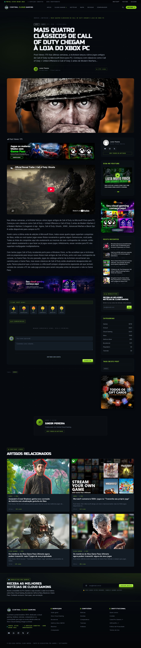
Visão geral (54, 612)
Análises (83, 626)
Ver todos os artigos (117, 153)
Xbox (104, 335)
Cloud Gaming (60, 7)
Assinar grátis (126, 585)
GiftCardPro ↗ (114, 623)
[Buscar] (123, 7)
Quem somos (114, 612)
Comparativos (84, 619)
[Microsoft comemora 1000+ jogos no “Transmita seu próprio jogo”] (103, 485)
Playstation (106, 347)
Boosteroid (106, 343)
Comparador (102, 7)
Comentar (87, 360)
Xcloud (105, 328)
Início (49, 7)
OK (129, 307)
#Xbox (15, 372)
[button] (116, 191)
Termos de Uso (114, 630)
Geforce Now (107, 339)
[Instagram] (110, 149)
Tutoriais (106, 351)
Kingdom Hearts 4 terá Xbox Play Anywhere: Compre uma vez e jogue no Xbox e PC (120, 279)
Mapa (82, 7)
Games (105, 324)
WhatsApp (116, 1)
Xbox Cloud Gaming (57, 616)
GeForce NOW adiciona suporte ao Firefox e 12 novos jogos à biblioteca (121, 254)
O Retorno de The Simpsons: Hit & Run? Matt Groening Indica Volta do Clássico (121, 271)
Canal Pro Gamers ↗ (116, 619)
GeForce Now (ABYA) (58, 623)
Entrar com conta (54, 357)
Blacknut (53, 626)
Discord (134, 1)
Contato (112, 616)
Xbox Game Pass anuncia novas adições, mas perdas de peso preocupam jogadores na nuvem (121, 262)
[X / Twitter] (114, 149)
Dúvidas (91, 7)
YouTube (125, 1)
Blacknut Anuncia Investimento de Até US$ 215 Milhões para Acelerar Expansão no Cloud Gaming (121, 245)
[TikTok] (28, 633)
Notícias (73, 7)
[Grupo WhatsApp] (14, 633)
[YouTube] (105, 149)
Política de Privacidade (117, 626)
